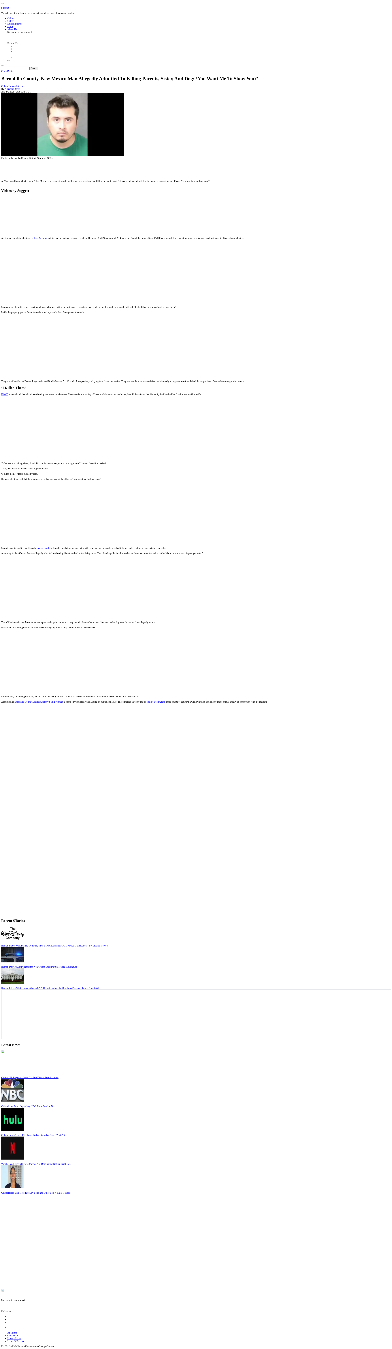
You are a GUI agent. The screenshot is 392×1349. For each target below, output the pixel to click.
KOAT (4, 394)
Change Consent (46, 1346)
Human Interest (15, 86)
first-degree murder (156, 701)
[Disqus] (196, 744)
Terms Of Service (15, 1341)
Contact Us (12, 1335)
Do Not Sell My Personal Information (19, 1346)
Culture (4, 86)
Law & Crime (40, 238)
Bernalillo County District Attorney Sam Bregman (39, 701)
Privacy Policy (14, 1338)
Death (10, 71)
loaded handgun (44, 548)
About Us (12, 1333)
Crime (4, 71)
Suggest (5, 7)
